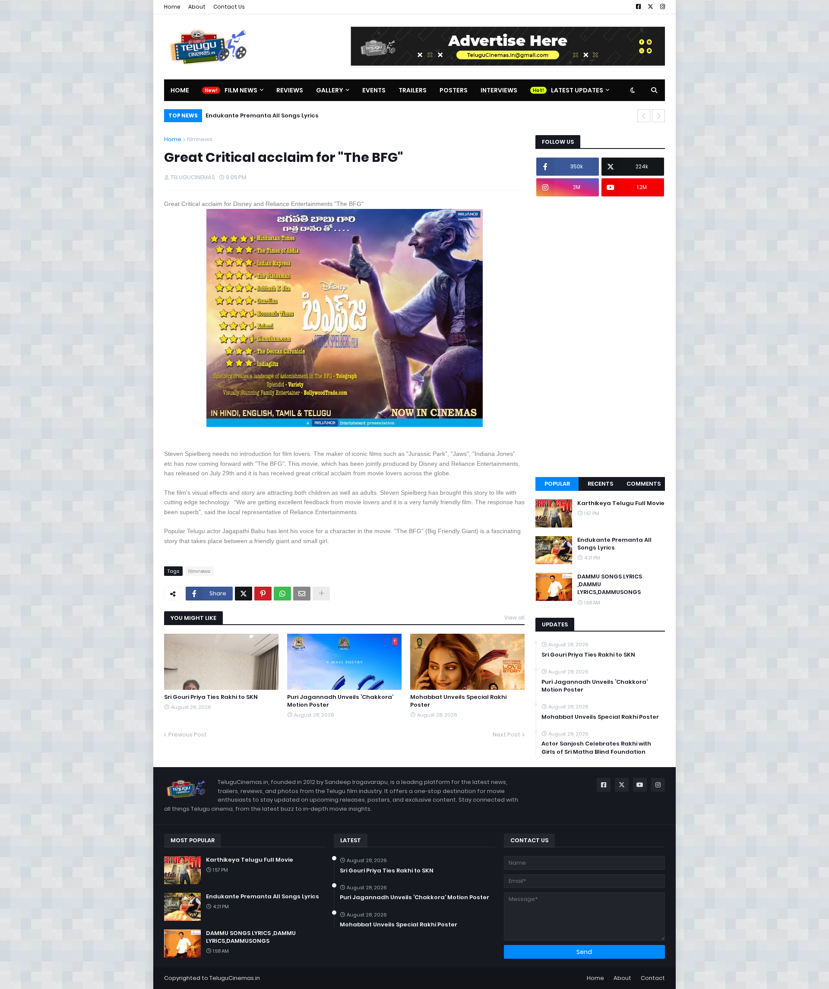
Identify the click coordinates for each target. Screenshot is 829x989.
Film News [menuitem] (241, 90)
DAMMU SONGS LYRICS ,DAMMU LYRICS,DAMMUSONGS (609, 584)
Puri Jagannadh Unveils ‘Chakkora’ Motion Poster (340, 701)
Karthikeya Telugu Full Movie (620, 503)
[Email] (301, 593)
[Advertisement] (600, 336)
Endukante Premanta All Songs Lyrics (262, 115)
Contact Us (229, 6)
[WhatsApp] (282, 593)
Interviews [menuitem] (499, 90)
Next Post (506, 734)
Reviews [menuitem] (289, 90)
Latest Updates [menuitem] (577, 90)
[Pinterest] (263, 593)
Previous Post (187, 734)
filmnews (199, 139)
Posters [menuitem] (454, 90)
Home (172, 6)
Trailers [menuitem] (413, 90)
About (197, 6)
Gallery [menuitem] (329, 90)
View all (514, 617)
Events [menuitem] (374, 90)
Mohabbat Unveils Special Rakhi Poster (458, 701)
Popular (557, 484)
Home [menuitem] (180, 90)
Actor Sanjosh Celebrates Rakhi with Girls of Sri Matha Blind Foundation (596, 747)
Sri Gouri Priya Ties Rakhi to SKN (211, 697)
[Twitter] (243, 593)
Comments (643, 484)
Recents (600, 484)
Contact (653, 978)
